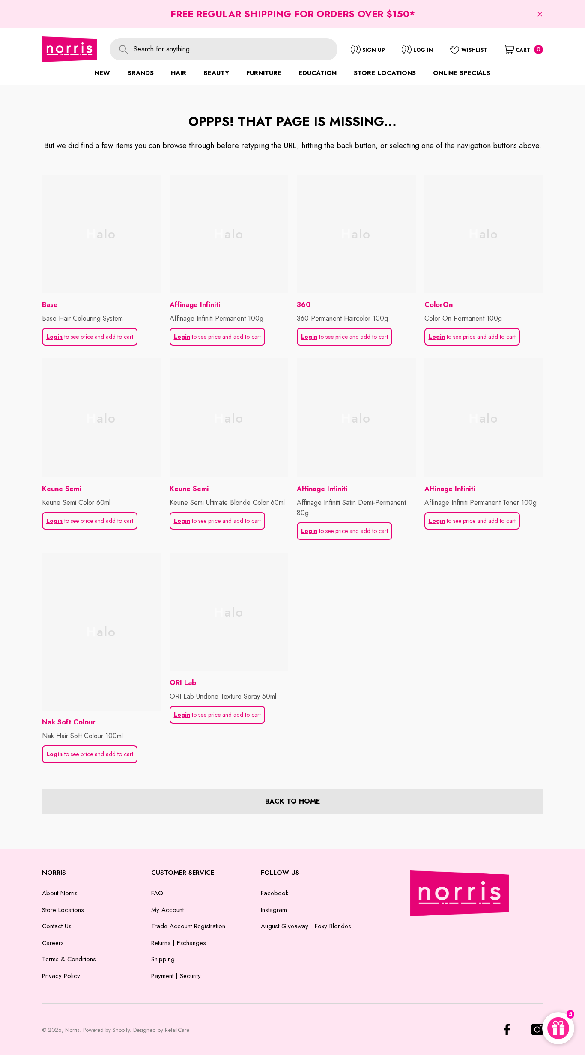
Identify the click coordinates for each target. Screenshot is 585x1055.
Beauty (216, 72)
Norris (72, 1030)
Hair (178, 72)
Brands (140, 72)
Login (54, 336)
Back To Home (292, 801)
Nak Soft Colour (69, 722)
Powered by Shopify (106, 1030)
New (102, 72)
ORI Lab (183, 683)
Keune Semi (61, 489)
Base (50, 305)
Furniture (263, 72)
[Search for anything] (223, 49)
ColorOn (438, 305)
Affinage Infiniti (195, 305)
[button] (540, 14)
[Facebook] (506, 1029)
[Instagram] (537, 1029)
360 (303, 305)
